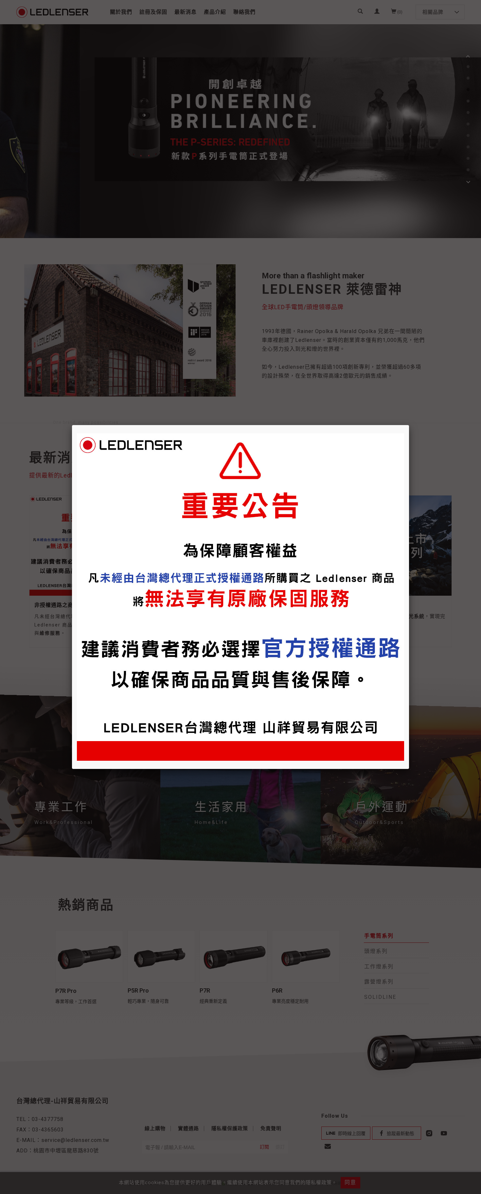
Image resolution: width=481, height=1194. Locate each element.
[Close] (409, 425)
